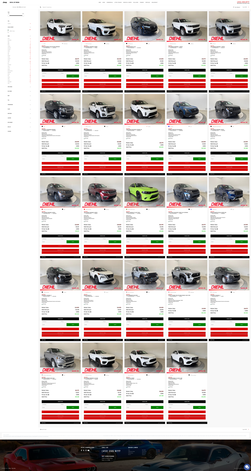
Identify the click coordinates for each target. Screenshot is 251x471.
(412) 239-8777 (243, 2)
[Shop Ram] (7, 2)
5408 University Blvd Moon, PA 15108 (243, 3)
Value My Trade (60, 84)
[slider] (9, 15)
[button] (80, 26)
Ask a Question (60, 86)
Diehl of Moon (44, 91)
